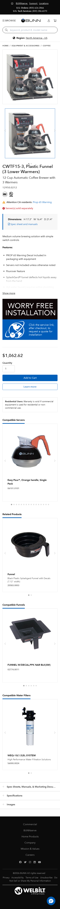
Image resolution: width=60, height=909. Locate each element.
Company (30, 842)
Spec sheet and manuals (24, 224)
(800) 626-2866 (36, 8)
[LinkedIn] (35, 862)
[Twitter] (25, 862)
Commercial (30, 824)
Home (5, 46)
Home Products (30, 836)
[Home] (12, 3)
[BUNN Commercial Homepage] (31, 21)
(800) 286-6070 (39, 11)
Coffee (47, 46)
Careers (30, 854)
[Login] (48, 20)
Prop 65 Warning (42, 202)
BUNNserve (30, 830)
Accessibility (17, 877)
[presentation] (5, 130)
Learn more (30, 386)
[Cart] (55, 20)
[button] (28, 163)
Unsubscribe (46, 877)
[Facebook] (20, 862)
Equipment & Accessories (26, 46)
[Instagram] (30, 862)
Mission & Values (30, 848)
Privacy (6, 877)
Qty (7, 362)
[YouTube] (39, 862)
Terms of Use (32, 877)
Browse (10, 20)
